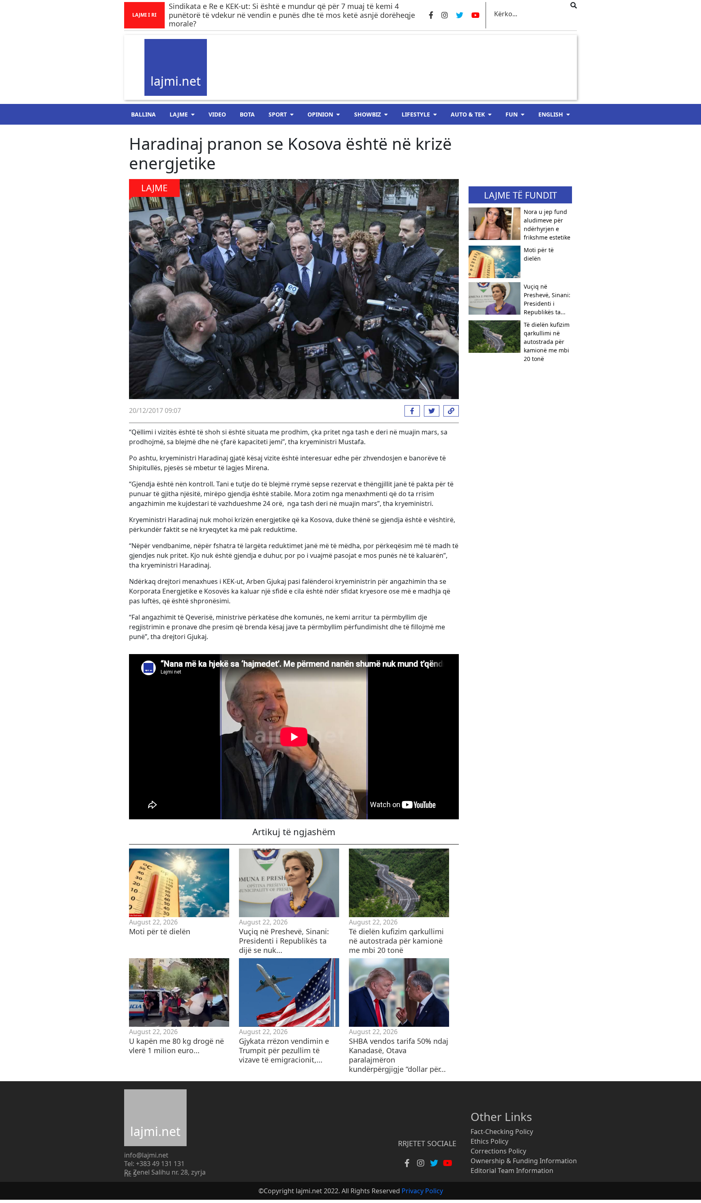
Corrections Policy (498, 1151)
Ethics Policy (489, 1141)
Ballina (143, 114)
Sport (278, 114)
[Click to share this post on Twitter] (429, 411)
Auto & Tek (468, 114)
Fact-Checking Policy (502, 1131)
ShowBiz (367, 114)
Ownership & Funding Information (524, 1160)
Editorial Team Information (512, 1170)
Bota (247, 114)
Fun (511, 114)
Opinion (320, 114)
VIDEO (217, 114)
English (550, 114)
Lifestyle (416, 114)
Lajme (179, 114)
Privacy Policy (422, 1190)
